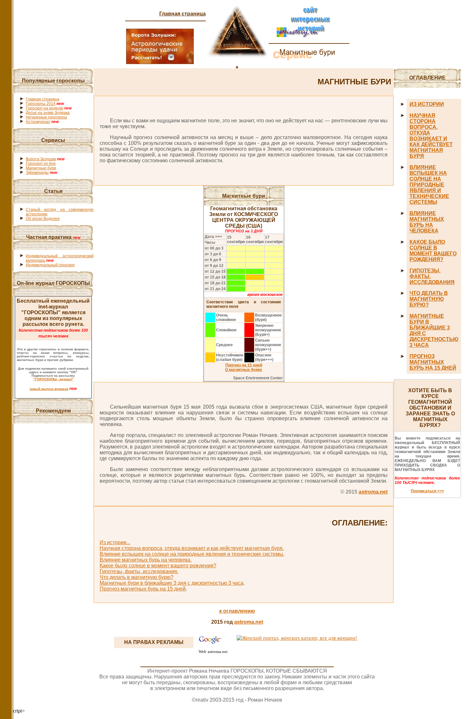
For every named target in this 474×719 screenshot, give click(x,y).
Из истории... (115, 542)
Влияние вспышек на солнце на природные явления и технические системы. (192, 554)
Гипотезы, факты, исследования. (139, 571)
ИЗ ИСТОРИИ (427, 104)
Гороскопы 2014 (40, 103)
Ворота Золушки (41, 159)
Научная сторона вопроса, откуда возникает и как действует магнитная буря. (192, 548)
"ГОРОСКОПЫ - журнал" (53, 379)
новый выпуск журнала (49, 389)
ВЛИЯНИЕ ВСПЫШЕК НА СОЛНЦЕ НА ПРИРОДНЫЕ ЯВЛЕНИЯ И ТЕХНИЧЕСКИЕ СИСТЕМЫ (429, 185)
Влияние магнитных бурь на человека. (146, 560)
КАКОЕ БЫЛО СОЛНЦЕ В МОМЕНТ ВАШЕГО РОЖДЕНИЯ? (433, 250)
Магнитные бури (41, 168)
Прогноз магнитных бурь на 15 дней (143, 588)
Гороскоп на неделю (44, 108)
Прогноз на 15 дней (243, 365)
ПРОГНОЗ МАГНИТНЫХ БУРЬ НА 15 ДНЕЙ (433, 362)
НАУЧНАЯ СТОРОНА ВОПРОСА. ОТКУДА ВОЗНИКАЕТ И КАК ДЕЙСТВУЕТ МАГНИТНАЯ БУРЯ (431, 136)
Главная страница (182, 13)
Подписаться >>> (427, 491)
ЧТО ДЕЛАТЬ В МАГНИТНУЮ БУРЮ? (429, 298)
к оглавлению (237, 611)
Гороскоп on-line (41, 163)
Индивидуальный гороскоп (50, 265)
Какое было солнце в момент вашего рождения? (158, 565)
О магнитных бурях (243, 369)
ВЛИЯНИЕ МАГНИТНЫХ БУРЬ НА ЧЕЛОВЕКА (427, 222)
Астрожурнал (38, 121)
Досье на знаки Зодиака (48, 112)
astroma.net (373, 492)
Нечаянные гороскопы (46, 117)
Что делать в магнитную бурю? (136, 577)
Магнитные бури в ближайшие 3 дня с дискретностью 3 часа (171, 583)
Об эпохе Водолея (43, 218)
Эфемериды (37, 172)
